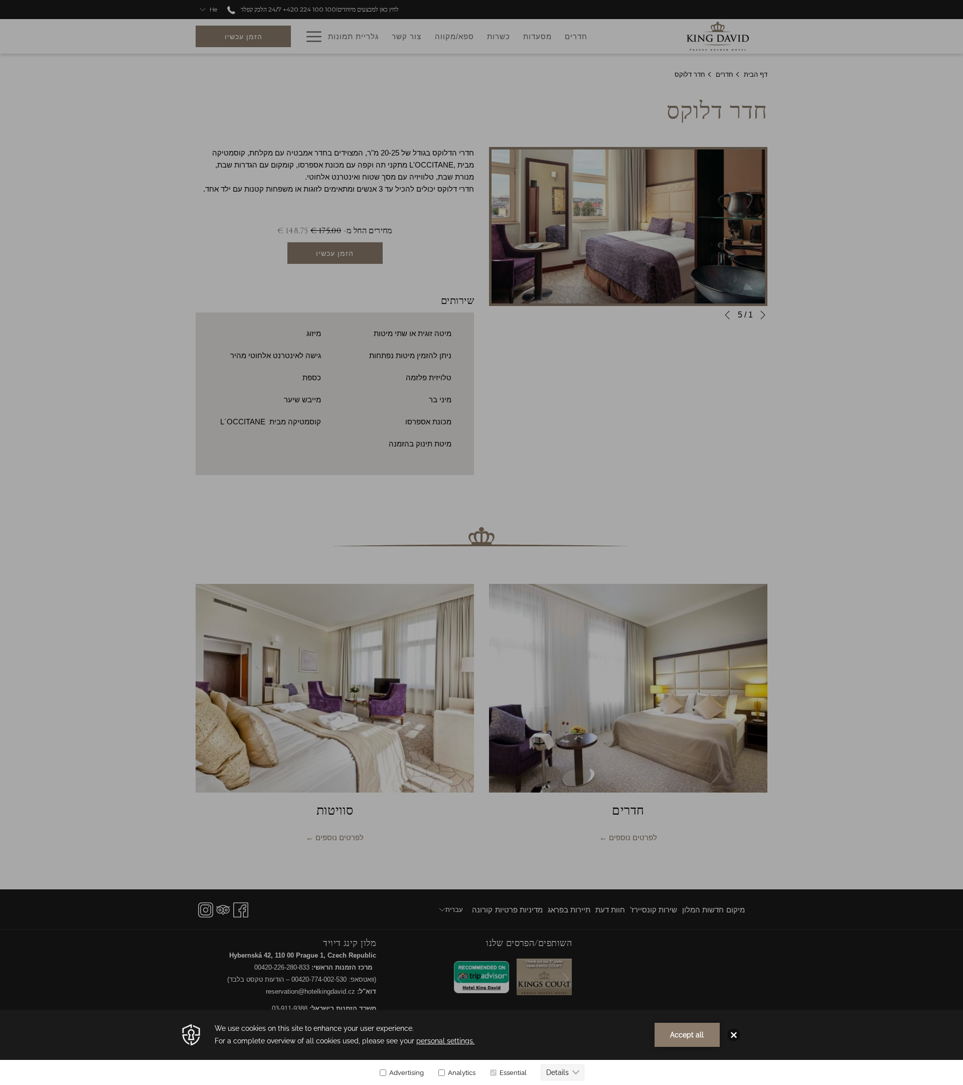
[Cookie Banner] (481, 1047)
